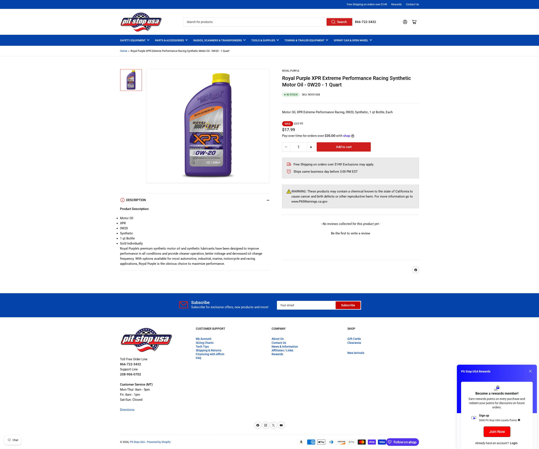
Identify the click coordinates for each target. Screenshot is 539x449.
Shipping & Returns (208, 350)
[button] (350, 233)
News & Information (285, 346)
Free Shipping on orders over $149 (367, 4)
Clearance (354, 342)
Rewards (396, 4)
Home (123, 50)
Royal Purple (290, 70)
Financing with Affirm (210, 354)
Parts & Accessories (169, 40)
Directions (127, 410)
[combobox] (268, 21)
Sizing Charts (204, 342)
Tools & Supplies (263, 40)
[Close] (530, 371)
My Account (203, 338)
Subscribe (348, 305)
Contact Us (412, 4)
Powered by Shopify (159, 442)
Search (342, 22)
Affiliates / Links (282, 350)
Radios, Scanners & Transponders (217, 40)
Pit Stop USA (137, 442)
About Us (278, 338)
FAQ (198, 358)
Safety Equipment (133, 40)
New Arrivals (355, 353)
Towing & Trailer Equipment (304, 40)
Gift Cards (354, 338)
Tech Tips (202, 346)
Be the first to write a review (350, 233)
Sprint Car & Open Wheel (351, 40)
